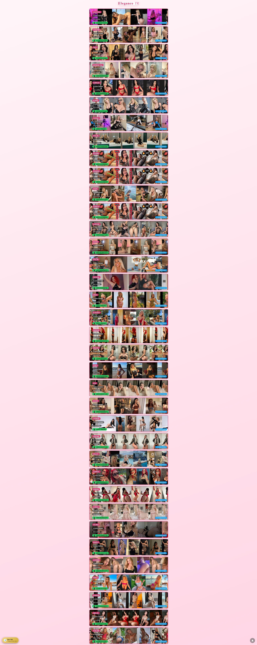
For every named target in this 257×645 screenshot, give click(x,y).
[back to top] (252, 640)
